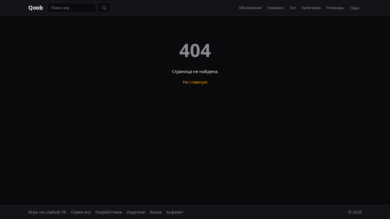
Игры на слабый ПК (47, 212)
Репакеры (335, 7)
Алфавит (174, 212)
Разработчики (108, 212)
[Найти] (104, 8)
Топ (293, 7)
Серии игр (81, 212)
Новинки (276, 7)
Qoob (35, 7)
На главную (195, 82)
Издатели (136, 212)
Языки (156, 212)
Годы (354, 7)
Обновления (250, 7)
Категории (311, 7)
